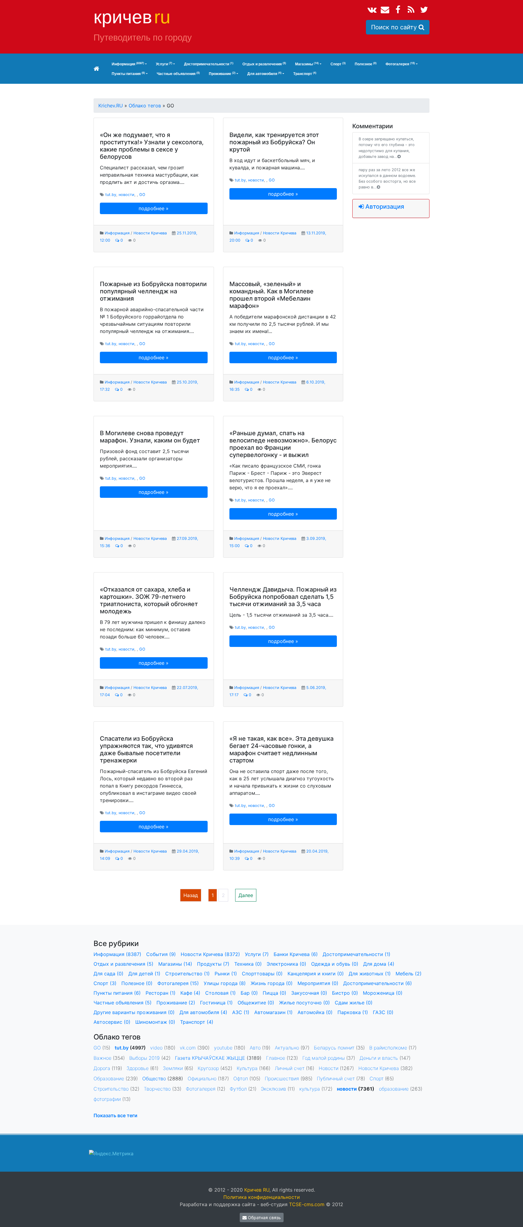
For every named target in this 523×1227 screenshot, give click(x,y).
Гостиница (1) (216, 1003)
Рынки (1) (226, 974)
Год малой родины (323, 1058)
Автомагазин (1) (273, 1012)
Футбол (238, 1089)
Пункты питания (128, 74)
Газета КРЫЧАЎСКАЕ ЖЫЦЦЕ (210, 1058)
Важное (102, 1058)
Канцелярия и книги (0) (316, 974)
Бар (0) (249, 993)
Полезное (366, 64)
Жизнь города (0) (272, 983)
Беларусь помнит (334, 1048)
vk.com (188, 1048)
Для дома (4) (378, 964)
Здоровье (138, 1068)
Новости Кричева (150, 233)
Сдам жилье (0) (354, 1003)
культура (309, 1089)
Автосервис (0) (112, 1022)
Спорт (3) (105, 983)
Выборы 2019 (144, 1058)
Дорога (102, 1068)
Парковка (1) (352, 1012)
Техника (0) (248, 964)
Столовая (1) (220, 993)
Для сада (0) (108, 974)
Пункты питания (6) (117, 993)
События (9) (161, 954)
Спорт (338, 64)
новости (126, 194)
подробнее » (154, 208)
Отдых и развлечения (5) (123, 964)
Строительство (111, 1089)
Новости (328, 1068)
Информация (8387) (117, 954)
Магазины (307, 64)
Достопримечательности (208, 64)
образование (394, 1089)
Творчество (157, 1089)
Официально (202, 1078)
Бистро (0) (345, 993)
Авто (255, 1048)
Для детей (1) (144, 974)
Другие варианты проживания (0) (134, 1012)
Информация (128, 64)
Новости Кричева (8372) (210, 954)
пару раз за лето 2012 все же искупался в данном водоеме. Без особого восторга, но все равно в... (387, 179)
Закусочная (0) (309, 993)
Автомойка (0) (315, 1012)
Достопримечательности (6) (377, 983)
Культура (247, 1068)
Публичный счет (336, 1078)
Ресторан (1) (161, 993)
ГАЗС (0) (383, 1012)
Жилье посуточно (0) (304, 1003)
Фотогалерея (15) (178, 983)
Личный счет (289, 1068)
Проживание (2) (175, 1003)
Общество (154, 1078)
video (156, 1048)
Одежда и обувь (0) (334, 964)
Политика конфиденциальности (261, 1197)
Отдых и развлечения (264, 64)
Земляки (173, 1068)
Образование (109, 1078)
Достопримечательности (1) (356, 954)
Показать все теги (115, 1115)
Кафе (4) (190, 993)
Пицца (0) (274, 993)
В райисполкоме (388, 1048)
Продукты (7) (213, 964)
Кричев (132, 17)
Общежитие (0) (256, 1003)
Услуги (164, 64)
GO (142, 194)
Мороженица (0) (383, 993)
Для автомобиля (264, 74)
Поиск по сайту (395, 27)
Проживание (222, 74)
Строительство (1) (187, 974)
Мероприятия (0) (318, 983)
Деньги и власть (379, 1058)
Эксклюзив (273, 1089)
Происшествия (282, 1078)
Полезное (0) (137, 983)
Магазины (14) (175, 964)
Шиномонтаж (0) (155, 1022)
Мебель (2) (409, 974)
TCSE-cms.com (306, 1204)
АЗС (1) (240, 1012)
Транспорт (304, 74)
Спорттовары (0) (262, 974)
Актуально (287, 1048)
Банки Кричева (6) (296, 954)
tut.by (110, 194)
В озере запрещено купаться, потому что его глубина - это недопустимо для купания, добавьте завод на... (387, 148)
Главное (275, 1058)
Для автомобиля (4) (203, 1012)
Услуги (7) (257, 954)
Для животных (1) (370, 974)
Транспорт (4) (196, 1022)
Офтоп (240, 1078)
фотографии (107, 1099)
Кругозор (208, 1068)
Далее (245, 895)
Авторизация (384, 206)
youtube (223, 1048)
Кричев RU (256, 1190)
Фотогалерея (400, 64)
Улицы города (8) (225, 983)
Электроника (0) (286, 964)
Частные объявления (178, 74)
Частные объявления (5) (123, 1003)
